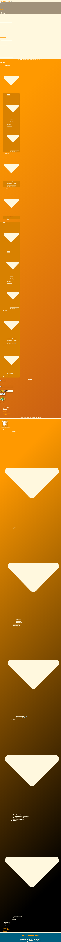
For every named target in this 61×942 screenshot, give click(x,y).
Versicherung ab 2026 (11, 185)
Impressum (6, 406)
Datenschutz (6, 407)
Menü (1, 9)
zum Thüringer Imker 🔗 (11, 186)
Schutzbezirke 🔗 (13, 151)
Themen (8, 218)
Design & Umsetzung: (30, 417)
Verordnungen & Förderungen (13, 183)
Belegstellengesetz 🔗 (14, 150)
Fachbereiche (9, 124)
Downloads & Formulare (12, 181)
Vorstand (11, 119)
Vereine (8, 94)
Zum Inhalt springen (5, 1)
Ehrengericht (12, 122)
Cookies (5, 409)
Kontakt (7, 219)
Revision (11, 121)
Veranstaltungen (10, 216)
